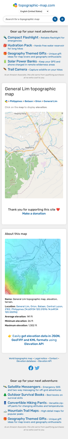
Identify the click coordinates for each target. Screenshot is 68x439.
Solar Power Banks (22, 61)
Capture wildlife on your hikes (46, 69)
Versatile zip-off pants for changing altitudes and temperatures (36, 404)
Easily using (36, 340)
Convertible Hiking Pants (27, 403)
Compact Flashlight (23, 37)
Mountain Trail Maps (23, 411)
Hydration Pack (20, 45)
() (34, 309)
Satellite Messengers (24, 387)
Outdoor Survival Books (26, 395)
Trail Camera (17, 69)
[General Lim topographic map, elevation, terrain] (33, 267)
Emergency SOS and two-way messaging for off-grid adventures (34, 388)
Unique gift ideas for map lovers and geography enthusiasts (34, 55)
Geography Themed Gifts (27, 53)
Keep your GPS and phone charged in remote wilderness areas (34, 63)
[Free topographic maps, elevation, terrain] (6, 101)
